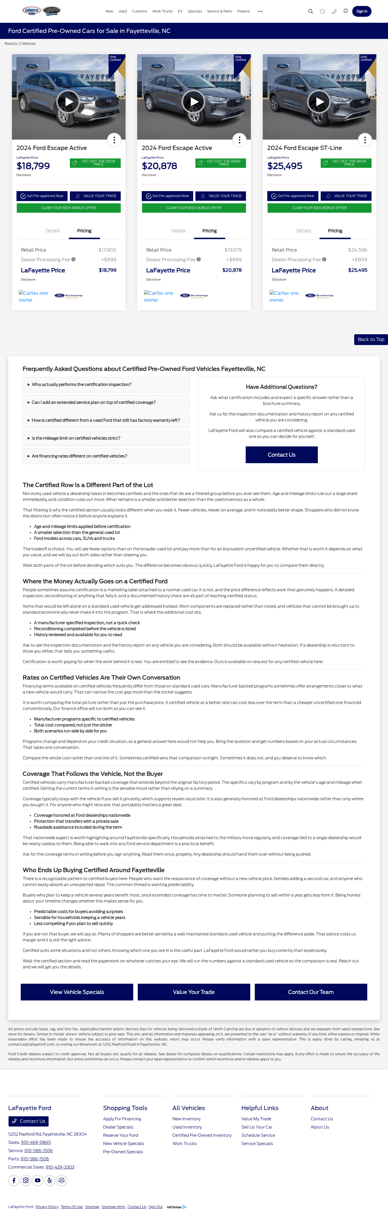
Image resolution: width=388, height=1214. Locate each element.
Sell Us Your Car (256, 1127)
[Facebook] (14, 1180)
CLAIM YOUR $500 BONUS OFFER (68, 208)
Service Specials (257, 1143)
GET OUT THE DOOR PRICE (98, 162)
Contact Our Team (311, 992)
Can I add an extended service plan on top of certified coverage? (94, 402)
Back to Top (371, 339)
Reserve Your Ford (120, 1135)
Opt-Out (156, 1207)
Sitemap (92, 1207)
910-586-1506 (38, 1150)
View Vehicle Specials (77, 992)
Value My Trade (256, 1119)
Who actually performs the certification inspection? (82, 384)
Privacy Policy (47, 1207)
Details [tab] (53, 230)
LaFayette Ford (20, 1207)
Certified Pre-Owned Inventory (201, 1135)
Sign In (361, 11)
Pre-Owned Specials (123, 1152)
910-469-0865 (36, 1142)
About (319, 1108)
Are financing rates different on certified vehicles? (79, 456)
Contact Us (281, 455)
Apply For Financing (122, 1119)
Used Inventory (187, 1127)
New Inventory (186, 1119)
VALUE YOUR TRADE (100, 196)
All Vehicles (188, 1108)
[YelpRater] (49, 1180)
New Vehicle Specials (123, 1143)
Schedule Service (258, 1135)
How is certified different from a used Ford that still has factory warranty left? (106, 420)
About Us (320, 1127)
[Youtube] (37, 1180)
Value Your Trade (194, 992)
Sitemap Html (113, 1207)
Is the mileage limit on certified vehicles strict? (76, 438)
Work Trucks (184, 1143)
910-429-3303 (60, 1167)
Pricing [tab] (84, 230)
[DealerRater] (61, 1180)
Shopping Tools (125, 1108)
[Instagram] (26, 1180)
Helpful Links (260, 1108)
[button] (114, 140)
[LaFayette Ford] (40, 11)
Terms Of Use (72, 1207)
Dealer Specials (118, 1127)
